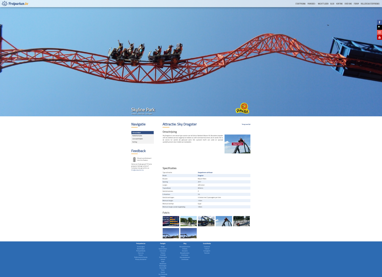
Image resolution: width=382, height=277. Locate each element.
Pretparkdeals (140, 251)
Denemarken (163, 249)
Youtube (207, 253)
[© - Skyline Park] (171, 221)
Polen (163, 270)
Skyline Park (141, 114)
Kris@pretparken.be (137, 170)
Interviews (184, 255)
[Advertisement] (206, 159)
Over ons (348, 3)
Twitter (206, 249)
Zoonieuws (184, 259)
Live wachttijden (137, 139)
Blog (332, 3)
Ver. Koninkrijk (163, 274)
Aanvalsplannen (185, 257)
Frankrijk (163, 255)
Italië (162, 261)
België (163, 246)
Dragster (201, 175)
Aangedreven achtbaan (205, 172)
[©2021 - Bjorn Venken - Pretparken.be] (171, 233)
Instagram (207, 251)
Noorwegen (162, 266)
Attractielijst (136, 132)
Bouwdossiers (184, 253)
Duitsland (134, 114)
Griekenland (163, 257)
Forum (356, 3)
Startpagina (300, 3)
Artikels (184, 249)
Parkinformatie (137, 136)
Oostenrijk (163, 268)
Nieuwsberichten (184, 246)
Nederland (163, 263)
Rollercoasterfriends (370, 3)
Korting (339, 3)
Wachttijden (323, 3)
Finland (163, 253)
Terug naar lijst (246, 124)
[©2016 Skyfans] (188, 221)
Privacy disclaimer (140, 259)
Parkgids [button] (311, 3)
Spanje (163, 272)
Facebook (207, 246)
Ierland (163, 259)
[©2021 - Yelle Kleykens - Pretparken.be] (224, 221)
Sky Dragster (149, 114)
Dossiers (185, 251)
